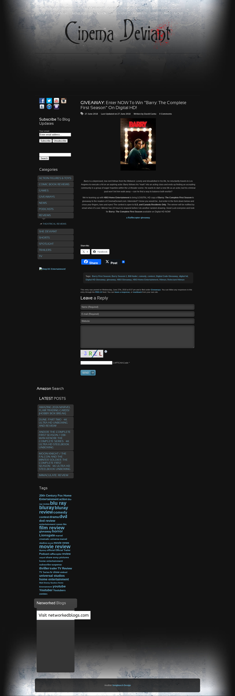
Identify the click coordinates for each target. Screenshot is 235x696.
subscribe (45, 564)
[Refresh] (106, 351)
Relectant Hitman (175, 280)
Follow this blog (55, 617)
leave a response (122, 292)
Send (85, 372)
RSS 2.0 (98, 292)
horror (57, 531)
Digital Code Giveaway (167, 276)
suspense (56, 565)
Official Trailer (62, 550)
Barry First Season (101, 276)
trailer (53, 568)
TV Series (44, 572)
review (66, 553)
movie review (55, 546)
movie (50, 543)
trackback (137, 292)
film (65, 524)
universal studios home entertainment (54, 577)
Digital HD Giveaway (96, 280)
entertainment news (50, 524)
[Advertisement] (117, 66)
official (51, 550)
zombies (43, 594)
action (63, 499)
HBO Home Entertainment (145, 280)
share (49, 557)
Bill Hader (133, 276)
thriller (44, 568)
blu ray (58, 503)
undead (63, 572)
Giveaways (156, 290)
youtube (59, 586)
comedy (143, 276)
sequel (42, 557)
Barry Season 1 (119, 276)
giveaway (111, 280)
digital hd (183, 276)
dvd (63, 516)
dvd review (47, 520)
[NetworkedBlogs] (63, 618)
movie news (61, 542)
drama (54, 517)
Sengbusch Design (121, 685)
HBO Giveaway (124, 280)
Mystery (42, 550)
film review (52, 527)
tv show (55, 572)
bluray (46, 507)
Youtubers (59, 590)
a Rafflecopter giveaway (138, 217)
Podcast (44, 553)
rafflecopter (56, 554)
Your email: (44, 131)
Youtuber (46, 590)
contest (151, 276)
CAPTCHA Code (120, 363)
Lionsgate (47, 535)
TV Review (65, 568)
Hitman (162, 280)
